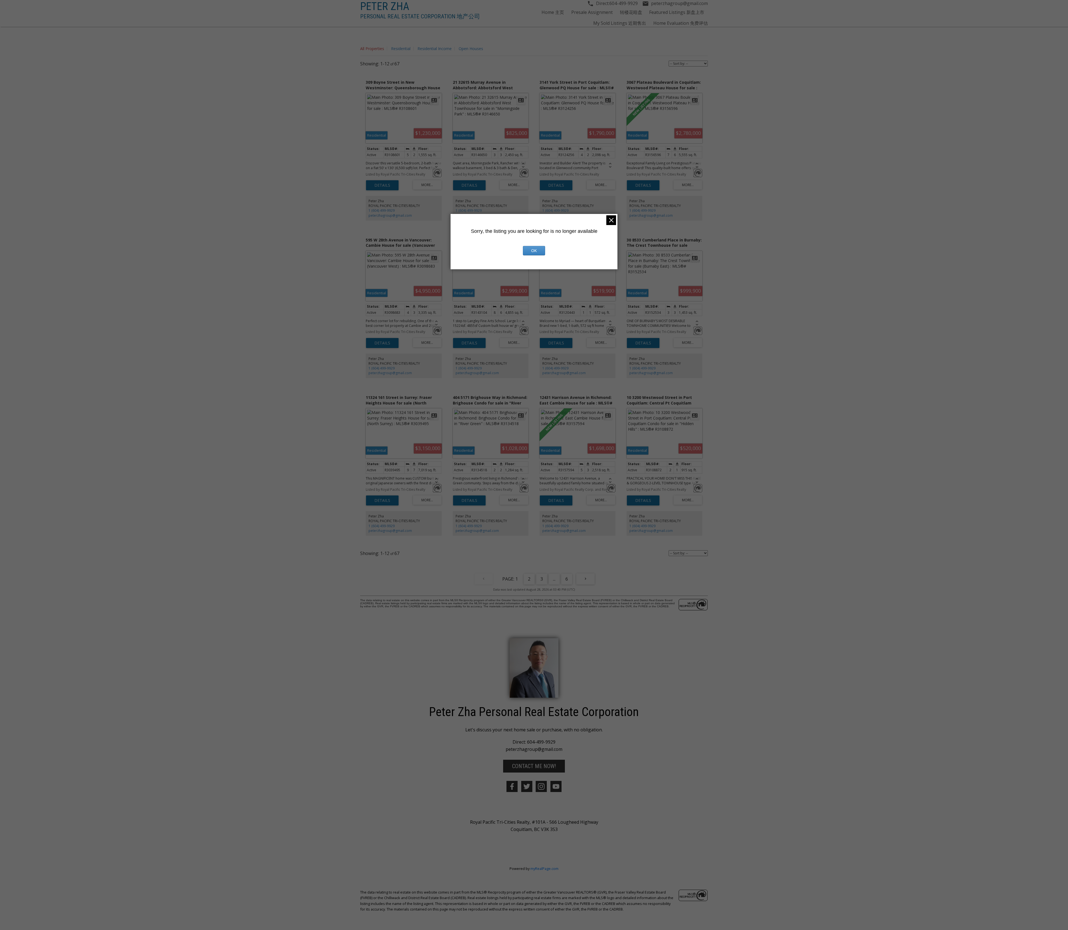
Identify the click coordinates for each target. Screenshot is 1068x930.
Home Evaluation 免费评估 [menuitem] (680, 23)
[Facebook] (512, 786)
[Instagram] (541, 786)
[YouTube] (556, 786)
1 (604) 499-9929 (382, 210)
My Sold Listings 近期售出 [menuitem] (619, 23)
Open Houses (471, 48)
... (554, 579)
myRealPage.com (544, 868)
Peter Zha (384, 6)
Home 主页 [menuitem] (553, 12)
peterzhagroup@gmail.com (390, 215)
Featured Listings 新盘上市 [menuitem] (676, 12)
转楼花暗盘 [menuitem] (631, 12)
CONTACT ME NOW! (534, 766)
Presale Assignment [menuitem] (592, 12)
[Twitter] (526, 786)
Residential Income (434, 48)
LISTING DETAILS (382, 185)
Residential (401, 48)
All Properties (372, 48)
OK (534, 250)
